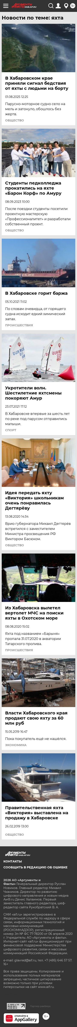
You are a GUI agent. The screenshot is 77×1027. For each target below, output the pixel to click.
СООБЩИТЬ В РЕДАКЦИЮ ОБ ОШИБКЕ (35, 867)
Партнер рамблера (40, 1006)
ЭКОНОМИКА (16, 745)
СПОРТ (10, 430)
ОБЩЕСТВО (14, 120)
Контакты (12, 861)
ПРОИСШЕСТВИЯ (19, 325)
